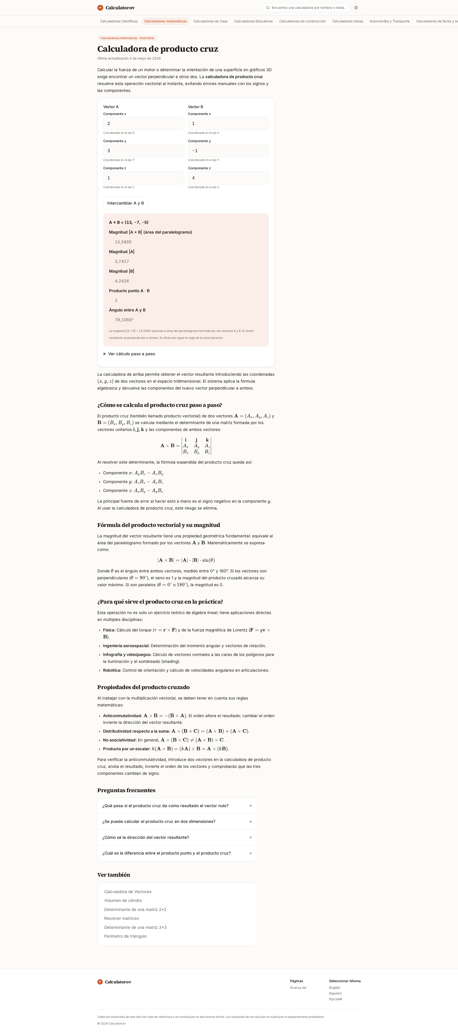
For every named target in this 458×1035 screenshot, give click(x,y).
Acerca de (298, 987)
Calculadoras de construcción (302, 21)
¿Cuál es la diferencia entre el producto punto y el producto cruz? (166, 853)
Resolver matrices (121, 918)
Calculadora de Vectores (127, 891)
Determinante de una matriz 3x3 (135, 927)
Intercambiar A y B (125, 203)
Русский (335, 999)
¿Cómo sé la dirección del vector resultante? (145, 837)
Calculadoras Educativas (253, 21)
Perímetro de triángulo (125, 936)
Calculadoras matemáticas (165, 21)
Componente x (114, 114)
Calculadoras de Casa (210, 21)
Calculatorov (120, 7)
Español (335, 993)
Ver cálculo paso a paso (131, 353)
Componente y (114, 141)
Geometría (147, 38)
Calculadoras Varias (347, 21)
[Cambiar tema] (356, 7)
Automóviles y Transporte (390, 21)
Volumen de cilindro (123, 900)
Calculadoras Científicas (119, 21)
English (334, 987)
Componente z (114, 168)
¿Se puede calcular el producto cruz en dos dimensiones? (158, 821)
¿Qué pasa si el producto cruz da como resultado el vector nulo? (165, 805)
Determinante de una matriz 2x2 (135, 909)
